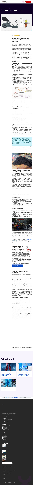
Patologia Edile (5, 427)
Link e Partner (5, 436)
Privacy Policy (5, 437)
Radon (4, 426)
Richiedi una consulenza (17, 265)
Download (4, 434)
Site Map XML (5, 440)
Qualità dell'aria (5, 428)
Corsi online (4, 435)
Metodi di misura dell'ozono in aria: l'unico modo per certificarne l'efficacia (24, 374)
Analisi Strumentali (6, 388)
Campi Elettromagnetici (6, 425)
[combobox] (7, 463)
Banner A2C (4, 439)
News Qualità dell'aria (16, 347)
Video (4, 433)
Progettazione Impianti (6, 429)
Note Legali (4, 438)
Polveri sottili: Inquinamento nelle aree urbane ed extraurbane (8, 374)
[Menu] (23, 1)
